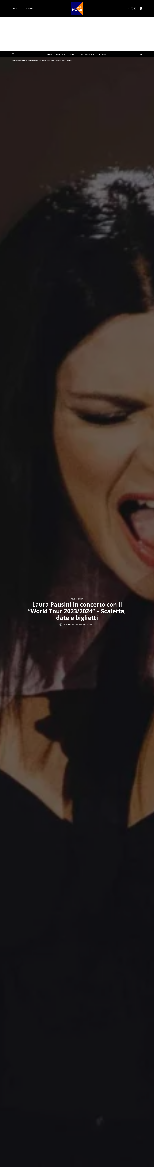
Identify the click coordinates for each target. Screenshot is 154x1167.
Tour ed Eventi (77, 599)
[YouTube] (138, 8)
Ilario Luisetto (68, 624)
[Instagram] (135, 8)
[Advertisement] (77, 34)
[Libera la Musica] (77, 8)
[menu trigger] (14, 54)
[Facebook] (129, 8)
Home (14, 60)
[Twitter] (132, 8)
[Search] (141, 54)
